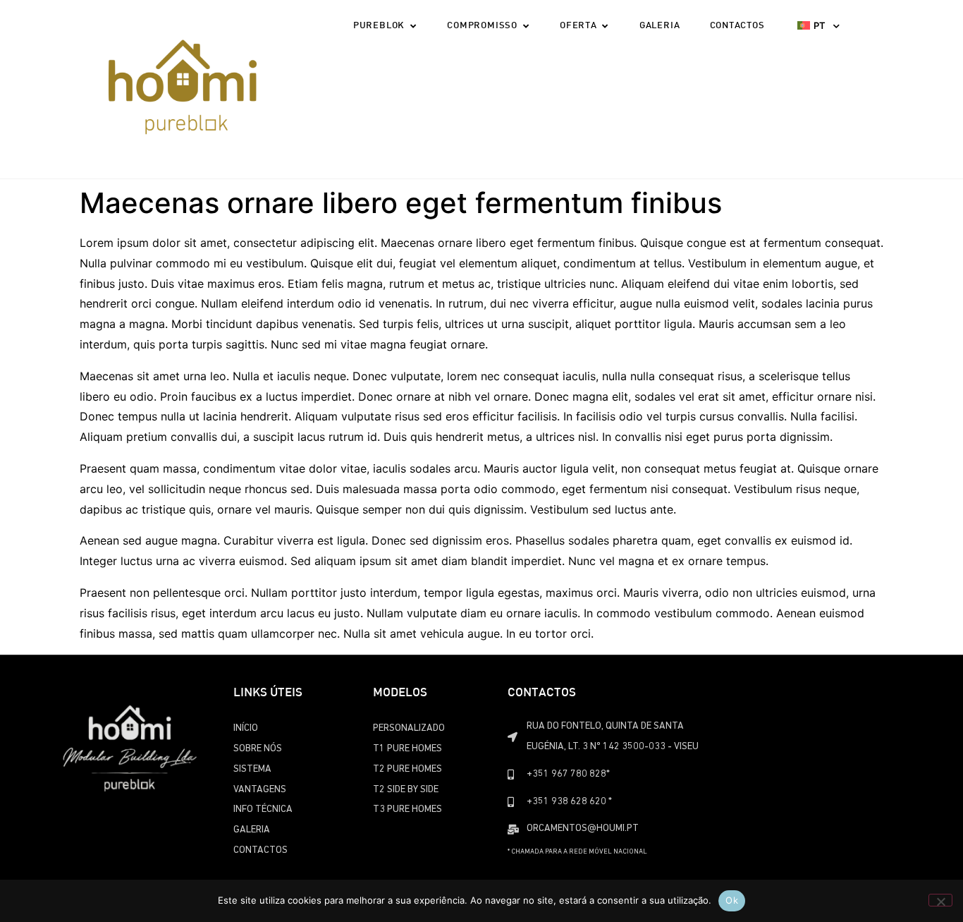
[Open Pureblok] (412, 27)
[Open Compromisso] (525, 27)
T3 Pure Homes (407, 809)
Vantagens (259, 789)
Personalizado (409, 728)
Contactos (260, 850)
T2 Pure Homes (407, 769)
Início (245, 728)
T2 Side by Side (405, 789)
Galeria (251, 830)
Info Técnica (263, 809)
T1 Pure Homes (407, 749)
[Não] (940, 900)
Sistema (252, 769)
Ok (731, 900)
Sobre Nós (257, 749)
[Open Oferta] (605, 27)
